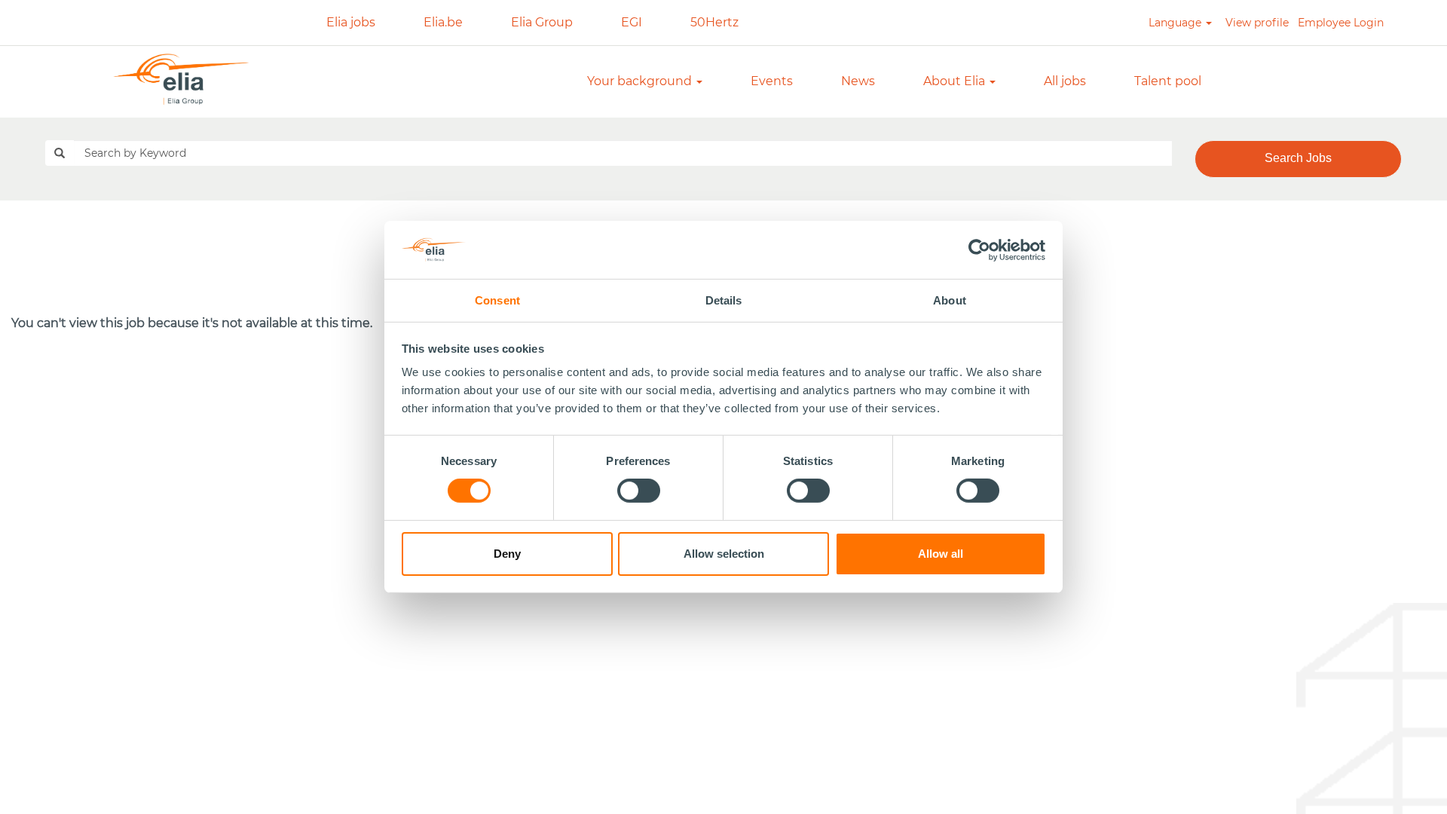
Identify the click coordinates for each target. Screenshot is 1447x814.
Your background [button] (641, 81)
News (858, 81)
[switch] (638, 491)
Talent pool (1167, 81)
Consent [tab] (497, 300)
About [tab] (949, 300)
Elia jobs (350, 22)
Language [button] (1176, 22)
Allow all (940, 553)
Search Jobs (1298, 157)
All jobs (1065, 81)
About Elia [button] (955, 81)
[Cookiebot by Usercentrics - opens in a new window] (980, 249)
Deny (507, 553)
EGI (631, 22)
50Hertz (714, 22)
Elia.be (443, 22)
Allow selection (724, 553)
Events (772, 81)
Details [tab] (723, 300)
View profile (1257, 22)
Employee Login (1341, 22)
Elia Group (542, 22)
